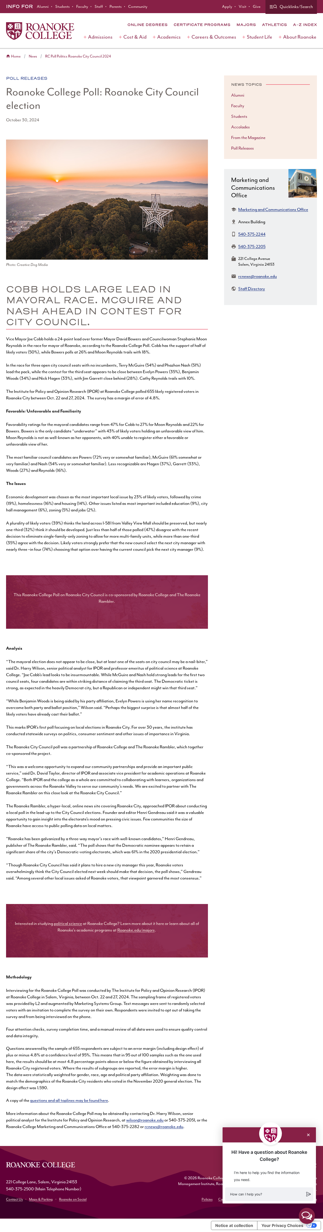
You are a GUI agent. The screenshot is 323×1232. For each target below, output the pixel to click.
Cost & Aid (135, 37)
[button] (269, 1194)
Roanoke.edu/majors (136, 930)
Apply (227, 6)
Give (256, 6)
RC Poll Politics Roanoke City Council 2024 (78, 56)
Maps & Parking (41, 1199)
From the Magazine (248, 137)
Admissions (100, 37)
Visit (242, 6)
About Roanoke (299, 37)
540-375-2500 (20, 1189)
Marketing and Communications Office (273, 209)
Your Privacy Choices (282, 1225)
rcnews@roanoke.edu (164, 1126)
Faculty (82, 6)
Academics (169, 37)
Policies (207, 1199)
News (33, 56)
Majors (246, 24)
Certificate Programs (202, 24)
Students (62, 6)
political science (68, 923)
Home (16, 56)
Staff (99, 6)
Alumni (43, 6)
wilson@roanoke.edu (145, 1120)
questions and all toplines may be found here (69, 1100)
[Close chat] (308, 1134)
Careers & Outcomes (214, 37)
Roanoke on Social (73, 1199)
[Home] (40, 31)
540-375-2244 (251, 234)
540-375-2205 (251, 246)
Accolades (240, 127)
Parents (116, 6)
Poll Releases (26, 78)
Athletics (274, 24)
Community (137, 6)
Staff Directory (251, 288)
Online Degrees (147, 24)
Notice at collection (234, 1225)
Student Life (259, 37)
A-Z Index (305, 24)
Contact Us (14, 1199)
